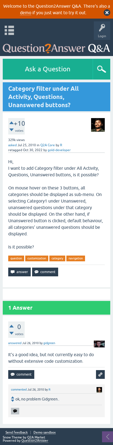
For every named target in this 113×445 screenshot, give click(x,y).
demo (25, 12)
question (16, 258)
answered (14, 343)
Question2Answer (34, 441)
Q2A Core (47, 145)
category (57, 258)
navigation (76, 258)
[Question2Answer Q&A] (56, 46)
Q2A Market (36, 437)
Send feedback (16, 432)
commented (19, 389)
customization (36, 258)
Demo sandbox (44, 432)
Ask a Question (47, 69)
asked (12, 145)
